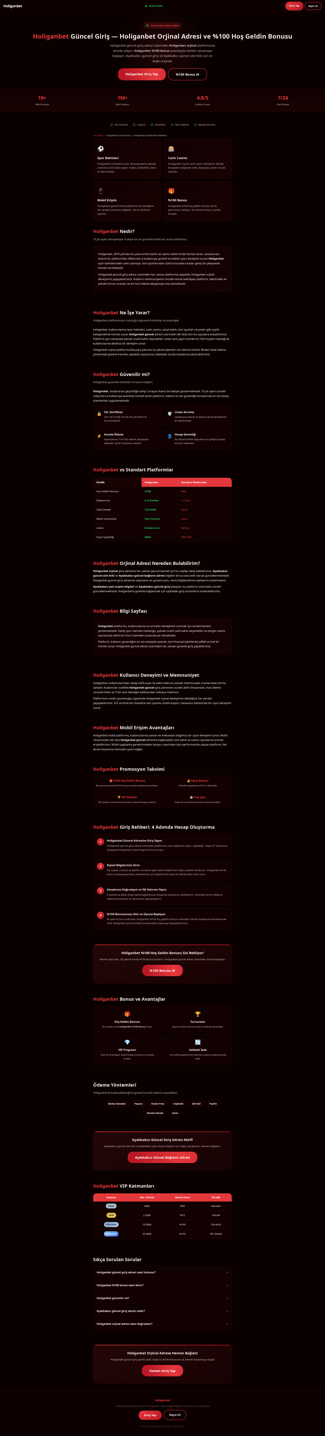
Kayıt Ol (313, 6)
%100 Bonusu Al (162, 970)
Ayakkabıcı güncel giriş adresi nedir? (121, 1311)
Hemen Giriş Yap (162, 1371)
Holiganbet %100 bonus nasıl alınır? (120, 1285)
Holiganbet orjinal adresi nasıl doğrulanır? (124, 1324)
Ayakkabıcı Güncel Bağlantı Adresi (162, 1157)
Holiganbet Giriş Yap (141, 74)
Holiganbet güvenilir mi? (113, 1298)
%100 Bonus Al (187, 74)
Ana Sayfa (98, 135)
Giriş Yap (294, 5)
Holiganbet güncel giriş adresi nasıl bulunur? (126, 1272)
